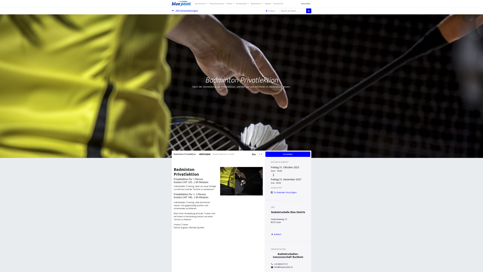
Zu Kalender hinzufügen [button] (285, 192)
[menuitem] (216, 3)
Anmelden (305, 3)
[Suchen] (308, 10)
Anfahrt (277, 234)
